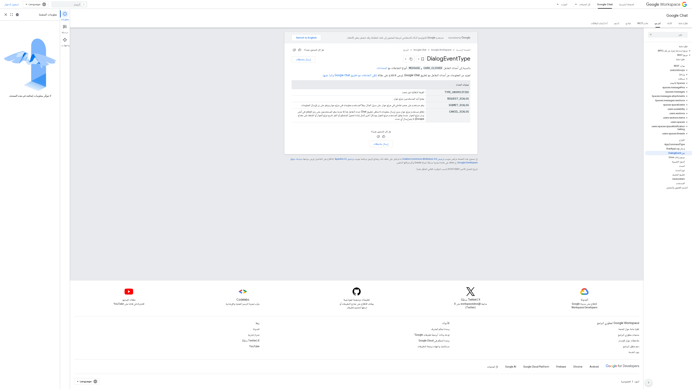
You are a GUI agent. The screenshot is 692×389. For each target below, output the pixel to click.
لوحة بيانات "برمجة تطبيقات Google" (431, 334)
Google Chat (605, 4)
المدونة (256, 329)
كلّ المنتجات (492, 366)
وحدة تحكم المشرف (440, 329)
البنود (636, 381)
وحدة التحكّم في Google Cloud (434, 340)
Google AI (510, 366)
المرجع (658, 23)
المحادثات (382, 68)
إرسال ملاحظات (303, 59)
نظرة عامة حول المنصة (628, 329)
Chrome (577, 366)
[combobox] (69, 4)
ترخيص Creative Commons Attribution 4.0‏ (423, 159)
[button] (668, 51)
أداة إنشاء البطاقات (599, 23)
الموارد (564, 4)
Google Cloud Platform (536, 366)
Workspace (670, 4)
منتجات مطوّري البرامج (628, 334)
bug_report (17, 14)
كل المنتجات (585, 4)
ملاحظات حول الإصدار (628, 340)
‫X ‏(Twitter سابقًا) (251, 340)
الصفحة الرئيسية (626, 4)
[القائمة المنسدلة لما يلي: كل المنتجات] (575, 4)
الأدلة (669, 23)
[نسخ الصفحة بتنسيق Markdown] (411, 59)
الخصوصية (626, 381)
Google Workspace (441, 49)
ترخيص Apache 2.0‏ (344, 159)
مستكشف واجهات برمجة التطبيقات (433, 346)
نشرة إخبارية (254, 334)
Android (594, 366)
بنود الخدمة (634, 352)
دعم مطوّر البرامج (631, 346)
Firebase (561, 366)
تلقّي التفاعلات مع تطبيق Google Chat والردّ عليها (350, 75)
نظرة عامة (683, 23)
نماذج (628, 23)
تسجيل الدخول (11, 4)
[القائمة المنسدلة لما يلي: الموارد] (556, 4)
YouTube (254, 346)
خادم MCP (642, 23)
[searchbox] (668, 35)
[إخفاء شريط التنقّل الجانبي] (648, 382)
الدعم (616, 23)
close (6, 14)
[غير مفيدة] (294, 50)
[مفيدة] (299, 50)
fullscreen (11, 14)
